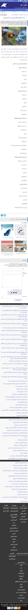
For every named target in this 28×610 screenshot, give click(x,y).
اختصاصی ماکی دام (23, 519)
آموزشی (23, 511)
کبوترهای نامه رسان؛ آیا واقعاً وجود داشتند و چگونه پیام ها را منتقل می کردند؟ (14, 311)
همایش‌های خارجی (14, 511)
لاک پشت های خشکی (22, 494)
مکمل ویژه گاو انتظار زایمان (21, 405)
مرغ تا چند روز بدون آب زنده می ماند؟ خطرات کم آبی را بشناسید (15, 373)
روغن (21, 600)
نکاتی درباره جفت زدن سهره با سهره (19, 484)
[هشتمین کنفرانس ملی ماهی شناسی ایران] (7, 230)
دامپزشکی (23, 516)
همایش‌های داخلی (15, 14)
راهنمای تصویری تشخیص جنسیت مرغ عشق (18, 419)
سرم (14, 522)
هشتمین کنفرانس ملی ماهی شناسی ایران (7, 238)
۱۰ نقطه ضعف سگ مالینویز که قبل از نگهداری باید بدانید (15, 383)
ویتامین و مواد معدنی (14, 531)
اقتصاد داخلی (6, 508)
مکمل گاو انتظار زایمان (22, 402)
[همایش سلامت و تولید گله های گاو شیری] (20, 230)
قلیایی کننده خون (21, 589)
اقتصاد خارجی (6, 511)
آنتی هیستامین (14, 520)
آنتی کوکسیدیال (13, 550)
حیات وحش (23, 522)
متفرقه (14, 541)
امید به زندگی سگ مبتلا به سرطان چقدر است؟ (17, 381)
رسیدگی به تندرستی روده (21, 415)
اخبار (23, 505)
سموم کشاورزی (12, 559)
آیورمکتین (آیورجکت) (22, 440)
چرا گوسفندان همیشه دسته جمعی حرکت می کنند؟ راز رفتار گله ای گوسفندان (14, 335)
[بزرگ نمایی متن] (6, 15)
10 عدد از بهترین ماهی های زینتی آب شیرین (17, 448)
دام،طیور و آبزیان (23, 508)
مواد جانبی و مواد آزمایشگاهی (21, 581)
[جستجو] (23, 1)
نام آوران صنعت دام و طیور (22, 553)
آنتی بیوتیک (13, 517)
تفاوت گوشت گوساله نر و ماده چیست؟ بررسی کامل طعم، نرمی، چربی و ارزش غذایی (14, 315)
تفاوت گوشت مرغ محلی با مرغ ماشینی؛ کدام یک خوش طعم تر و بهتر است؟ (13, 324)
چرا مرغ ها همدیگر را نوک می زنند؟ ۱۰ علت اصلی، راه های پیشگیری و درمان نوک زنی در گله (14, 368)
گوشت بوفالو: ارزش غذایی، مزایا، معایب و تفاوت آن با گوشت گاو (14, 348)
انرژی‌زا (21, 595)
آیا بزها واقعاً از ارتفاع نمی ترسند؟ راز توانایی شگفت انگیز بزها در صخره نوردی (14, 307)
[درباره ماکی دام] (27, 1)
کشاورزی (12, 553)
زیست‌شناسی (13, 219)
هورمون (13, 533)
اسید (21, 568)
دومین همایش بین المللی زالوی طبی (21, 253)
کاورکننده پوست (21, 598)
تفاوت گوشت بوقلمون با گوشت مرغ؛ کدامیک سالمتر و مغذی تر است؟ (14, 320)
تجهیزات (14, 539)
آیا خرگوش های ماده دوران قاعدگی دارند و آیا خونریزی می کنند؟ (14, 436)
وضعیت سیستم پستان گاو (21, 389)
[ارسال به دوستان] (2, 15)
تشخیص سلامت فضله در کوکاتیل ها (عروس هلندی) (16, 427)
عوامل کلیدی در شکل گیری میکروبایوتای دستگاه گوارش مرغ (14, 410)
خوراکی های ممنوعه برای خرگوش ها (19, 489)
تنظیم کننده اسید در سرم (21, 592)
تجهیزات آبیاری (12, 556)
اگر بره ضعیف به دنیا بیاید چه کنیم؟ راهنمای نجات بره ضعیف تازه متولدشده (14, 331)
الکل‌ (21, 565)
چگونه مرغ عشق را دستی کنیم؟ (20, 445)
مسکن (21, 584)
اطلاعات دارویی (14, 514)
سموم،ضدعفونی (14, 536)
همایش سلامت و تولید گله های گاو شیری (21, 238)
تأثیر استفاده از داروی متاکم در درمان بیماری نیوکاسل (16, 486)
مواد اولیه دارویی (21, 562)
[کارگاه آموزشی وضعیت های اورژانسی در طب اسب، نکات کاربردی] (7, 246)
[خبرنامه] (19, 1)
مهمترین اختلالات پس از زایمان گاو (19, 394)
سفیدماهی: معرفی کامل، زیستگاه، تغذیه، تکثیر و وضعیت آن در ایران (14, 377)
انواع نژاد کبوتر (23, 453)
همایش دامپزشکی (19, 219)
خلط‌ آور (21, 587)
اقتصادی (6, 505)
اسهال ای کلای (24, 501)
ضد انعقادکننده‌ (21, 573)
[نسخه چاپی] (1, 15)
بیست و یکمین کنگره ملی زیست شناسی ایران (14, 18)
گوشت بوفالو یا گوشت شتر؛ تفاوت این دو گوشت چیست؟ (15, 328)
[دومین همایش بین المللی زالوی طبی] (20, 246)
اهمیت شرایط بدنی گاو (22, 391)
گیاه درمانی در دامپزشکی (21, 413)
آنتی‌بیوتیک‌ (21, 576)
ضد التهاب (14, 525)
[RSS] (21, 1)
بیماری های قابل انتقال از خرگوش (20, 450)
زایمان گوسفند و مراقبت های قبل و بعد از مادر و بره (16, 399)
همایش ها (21, 14)
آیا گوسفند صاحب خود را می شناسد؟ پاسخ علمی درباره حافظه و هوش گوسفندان (14, 344)
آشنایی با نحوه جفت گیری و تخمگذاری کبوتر (17, 458)
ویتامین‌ (21, 570)
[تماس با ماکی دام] (25, 1)
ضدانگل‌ (21, 579)
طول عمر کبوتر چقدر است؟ (21, 386)
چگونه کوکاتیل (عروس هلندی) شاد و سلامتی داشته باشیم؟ (15, 433)
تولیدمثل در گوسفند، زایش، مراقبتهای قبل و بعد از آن (16, 397)
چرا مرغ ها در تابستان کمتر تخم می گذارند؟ (18, 361)
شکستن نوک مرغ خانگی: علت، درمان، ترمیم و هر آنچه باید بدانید (14, 364)
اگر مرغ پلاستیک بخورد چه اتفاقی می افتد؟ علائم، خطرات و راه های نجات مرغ (14, 353)
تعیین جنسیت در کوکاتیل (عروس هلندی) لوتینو (17, 430)
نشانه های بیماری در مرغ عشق (20, 425)
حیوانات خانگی (23, 513)
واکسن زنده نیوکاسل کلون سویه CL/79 (18, 407)
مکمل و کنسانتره (13, 544)
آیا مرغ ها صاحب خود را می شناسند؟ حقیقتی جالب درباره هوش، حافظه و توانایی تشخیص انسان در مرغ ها (14, 357)
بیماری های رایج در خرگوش (21, 442)
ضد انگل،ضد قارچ (14, 528)
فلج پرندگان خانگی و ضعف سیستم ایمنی (18, 456)
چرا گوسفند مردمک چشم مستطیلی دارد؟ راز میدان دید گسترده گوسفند (14, 340)
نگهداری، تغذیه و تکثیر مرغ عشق (20, 422)
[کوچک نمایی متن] (4, 15)
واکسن (13, 547)
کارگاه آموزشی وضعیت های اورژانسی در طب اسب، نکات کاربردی (7, 254)
